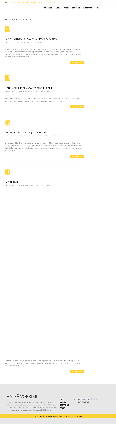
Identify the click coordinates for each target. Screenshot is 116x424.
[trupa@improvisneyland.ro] (91, 399)
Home (6, 19)
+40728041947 (83, 402)
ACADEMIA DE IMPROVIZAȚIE (26, 136)
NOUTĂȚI (35, 91)
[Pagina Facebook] (94, 399)
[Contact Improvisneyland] (103, 8)
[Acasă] (108, 8)
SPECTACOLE (27, 42)
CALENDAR (20, 42)
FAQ (61, 399)
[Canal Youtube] (97, 399)
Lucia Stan (9, 42)
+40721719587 (83, 399)
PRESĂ (62, 408)
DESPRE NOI (28, 91)
